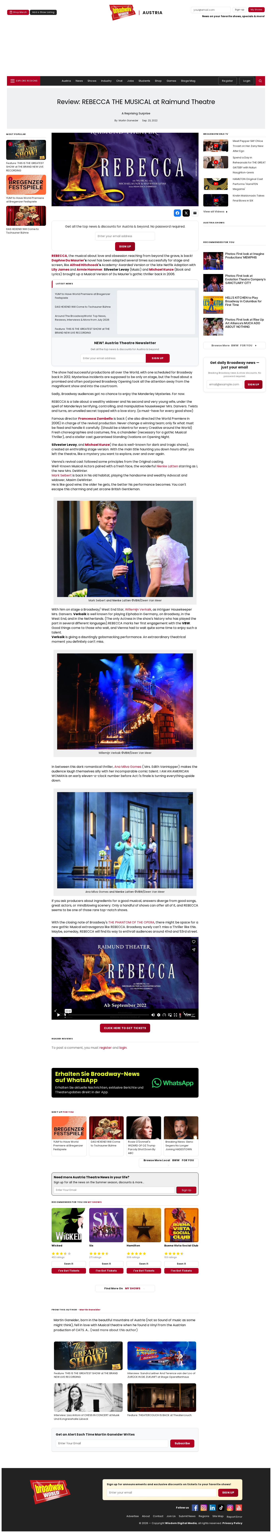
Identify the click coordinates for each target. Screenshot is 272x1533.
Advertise (132, 1516)
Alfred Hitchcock (84, 265)
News (79, 81)
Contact (158, 1516)
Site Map (218, 1516)
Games (171, 81)
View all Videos (213, 211)
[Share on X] (186, 213)
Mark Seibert (62, 475)
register (105, 1047)
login (123, 1047)
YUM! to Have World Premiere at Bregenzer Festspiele (25, 190)
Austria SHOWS (214, 222)
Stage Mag (188, 81)
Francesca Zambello (95, 418)
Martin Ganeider (90, 1309)
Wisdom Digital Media (181, 1523)
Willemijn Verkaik (138, 609)
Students (144, 81)
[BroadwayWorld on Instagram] (203, 1507)
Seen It (68, 1263)
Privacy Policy (232, 1523)
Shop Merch (20, 12)
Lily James (60, 269)
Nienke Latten (167, 466)
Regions (204, 1516)
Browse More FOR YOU (231, 345)
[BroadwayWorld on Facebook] (195, 1507)
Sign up (253, 384)
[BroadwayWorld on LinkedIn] (212, 1507)
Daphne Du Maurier (68, 260)
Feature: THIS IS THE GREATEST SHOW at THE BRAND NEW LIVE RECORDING (25, 157)
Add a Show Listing (43, 12)
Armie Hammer (89, 269)
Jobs (130, 81)
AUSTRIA (153, 13)
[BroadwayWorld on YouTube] (238, 1507)
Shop (158, 81)
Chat (119, 81)
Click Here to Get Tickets (125, 1028)
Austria (66, 81)
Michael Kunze (161, 269)
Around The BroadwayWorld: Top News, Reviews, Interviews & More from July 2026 (82, 318)
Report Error (234, 1517)
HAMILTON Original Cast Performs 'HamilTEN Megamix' (248, 184)
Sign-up (239, 9)
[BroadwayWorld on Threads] (230, 1507)
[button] (260, 81)
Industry (106, 81)
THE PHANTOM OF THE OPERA (131, 922)
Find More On (122, 1288)
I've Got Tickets (68, 1270)
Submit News (187, 1516)
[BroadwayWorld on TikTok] (221, 1507)
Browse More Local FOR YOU (169, 1160)
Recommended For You (219, 242)
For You (68, 1112)
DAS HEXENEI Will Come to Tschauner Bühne (22, 221)
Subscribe (182, 1443)
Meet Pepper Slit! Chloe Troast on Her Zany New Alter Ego (248, 146)
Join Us (171, 1516)
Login (246, 81)
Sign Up (125, 246)
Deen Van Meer (151, 600)
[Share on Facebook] (177, 213)
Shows (92, 81)
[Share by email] (195, 213)
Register (227, 81)
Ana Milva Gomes (127, 766)
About (146, 1516)
